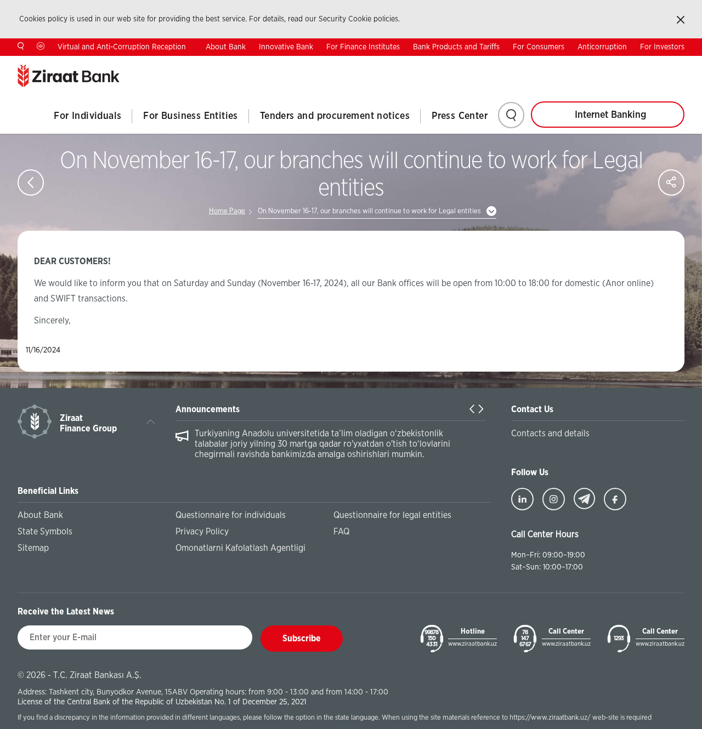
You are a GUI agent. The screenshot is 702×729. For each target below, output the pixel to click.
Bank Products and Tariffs (456, 47)
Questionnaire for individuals (231, 515)
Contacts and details (550, 433)
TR (611, 64)
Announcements (208, 409)
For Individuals (87, 116)
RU (645, 64)
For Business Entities (190, 116)
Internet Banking (610, 115)
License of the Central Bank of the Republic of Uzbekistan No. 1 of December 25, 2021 (162, 702)
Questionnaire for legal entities (392, 515)
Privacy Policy (202, 531)
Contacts (567, 65)
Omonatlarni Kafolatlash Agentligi (240, 548)
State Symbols (45, 531)
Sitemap (33, 548)
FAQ (341, 531)
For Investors (662, 47)
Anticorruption (602, 47)
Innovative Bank (286, 47)
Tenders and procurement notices (335, 116)
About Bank (226, 47)
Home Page (227, 211)
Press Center (460, 116)
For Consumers (538, 47)
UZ (679, 64)
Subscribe (301, 638)
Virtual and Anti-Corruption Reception (122, 47)
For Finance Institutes (363, 47)
